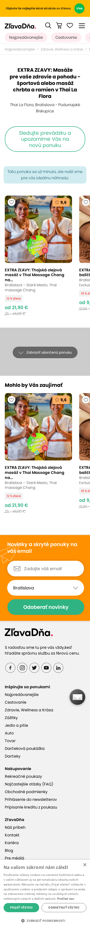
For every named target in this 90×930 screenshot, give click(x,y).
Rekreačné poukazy (23, 776)
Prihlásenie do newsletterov (31, 799)
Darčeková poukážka (25, 748)
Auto (9, 733)
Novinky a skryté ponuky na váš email (42, 548)
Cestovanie (66, 37)
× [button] (84, 865)
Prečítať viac (65, 899)
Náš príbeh (15, 827)
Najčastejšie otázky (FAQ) (29, 784)
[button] (48, 25)
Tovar (10, 741)
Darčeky (12, 756)
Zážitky (11, 717)
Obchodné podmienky (26, 792)
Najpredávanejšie (26, 37)
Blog (9, 850)
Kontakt (12, 835)
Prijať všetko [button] (21, 907)
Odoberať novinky (46, 607)
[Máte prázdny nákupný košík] (59, 25)
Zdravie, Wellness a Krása (62, 49)
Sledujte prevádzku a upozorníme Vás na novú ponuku (45, 139)
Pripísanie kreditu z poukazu (31, 807)
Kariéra (12, 843)
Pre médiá (14, 858)
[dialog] (45, 895)
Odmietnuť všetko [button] (63, 907)
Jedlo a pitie (16, 725)
